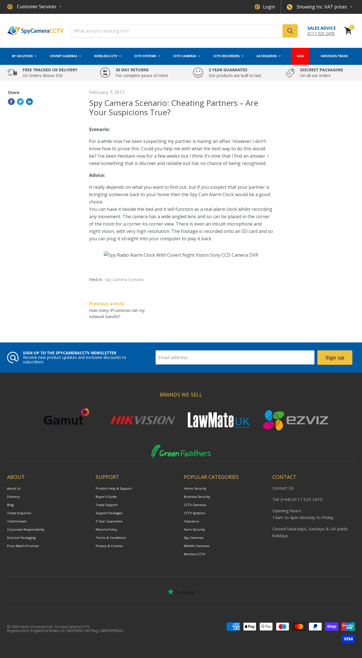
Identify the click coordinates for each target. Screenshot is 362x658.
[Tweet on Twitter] (20, 101)
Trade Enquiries (19, 513)
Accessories (267, 56)
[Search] (290, 30)
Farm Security (194, 529)
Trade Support (107, 505)
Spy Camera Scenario (124, 279)
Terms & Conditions (111, 537)
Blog (10, 505)
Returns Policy (106, 529)
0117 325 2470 (321, 33)
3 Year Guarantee (109, 521)
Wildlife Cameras (196, 546)
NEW (300, 56)
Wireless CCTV (106, 56)
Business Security (197, 496)
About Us (14, 488)
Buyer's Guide (106, 496)
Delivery (13, 496)
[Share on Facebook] (11, 101)
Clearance (191, 521)
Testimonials (16, 521)
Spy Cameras (193, 537)
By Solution (23, 56)
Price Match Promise (23, 546)
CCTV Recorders (226, 56)
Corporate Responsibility (25, 529)
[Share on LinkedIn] (29, 101)
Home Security (195, 488)
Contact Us (283, 488)
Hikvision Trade (334, 56)
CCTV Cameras (185, 56)
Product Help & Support (114, 488)
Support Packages (109, 513)
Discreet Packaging (21, 537)
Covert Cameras (64, 56)
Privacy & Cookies (109, 546)
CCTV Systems (145, 56)
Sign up (335, 357)
